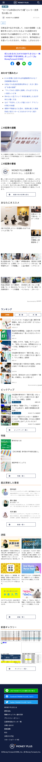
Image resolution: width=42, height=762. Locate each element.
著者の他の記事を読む (21, 194)
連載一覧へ (21, 617)
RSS (5, 732)
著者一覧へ (21, 524)
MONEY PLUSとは (10, 707)
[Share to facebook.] (12, 63)
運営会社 (7, 711)
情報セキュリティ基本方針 (13, 714)
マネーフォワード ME (11, 740)
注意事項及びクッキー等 (13, 722)
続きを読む (21, 47)
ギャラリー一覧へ (21, 669)
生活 (3, 23)
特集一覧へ (21, 476)
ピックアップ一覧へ (21, 430)
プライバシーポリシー (12, 718)
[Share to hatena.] (30, 63)
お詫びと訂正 (9, 736)
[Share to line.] (24, 63)
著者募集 (7, 729)
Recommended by (31, 301)
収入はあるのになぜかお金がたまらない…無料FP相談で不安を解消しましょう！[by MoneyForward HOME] (22, 56)
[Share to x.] (18, 63)
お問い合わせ (9, 725)
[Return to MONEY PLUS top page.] (21, 2)
